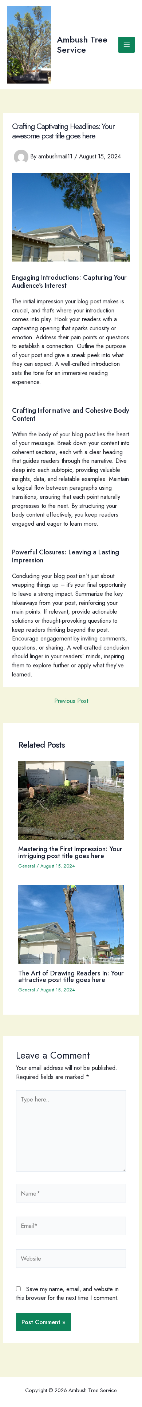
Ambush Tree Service (82, 44)
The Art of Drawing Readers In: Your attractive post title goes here (71, 976)
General (26, 865)
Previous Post (71, 701)
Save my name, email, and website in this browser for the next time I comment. (67, 1293)
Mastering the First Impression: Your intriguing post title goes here (70, 852)
